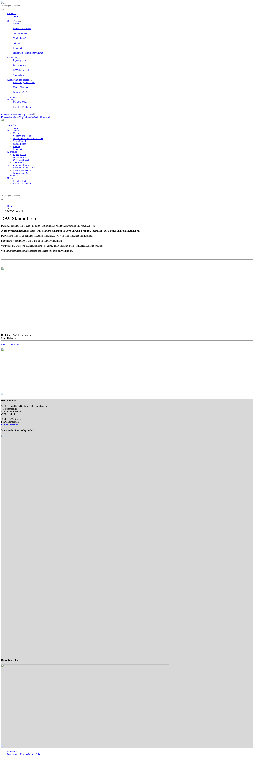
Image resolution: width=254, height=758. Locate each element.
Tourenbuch (12, 97)
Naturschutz (18, 75)
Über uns (17, 23)
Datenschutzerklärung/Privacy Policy (24, 754)
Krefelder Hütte (20, 102)
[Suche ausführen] (2, 199)
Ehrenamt (17, 48)
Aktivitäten (12, 57)
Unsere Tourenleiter (22, 87)
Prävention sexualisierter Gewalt (28, 53)
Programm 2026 (20, 92)
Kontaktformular (9, 114)
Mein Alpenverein (25, 114)
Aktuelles (11, 13)
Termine (17, 16)
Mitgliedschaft (19, 38)
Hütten (10, 99)
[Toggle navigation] (5, 3)
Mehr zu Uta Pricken (11, 344)
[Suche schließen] (4, 193)
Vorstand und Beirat (22, 28)
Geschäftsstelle (20, 33)
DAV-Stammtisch (21, 70)
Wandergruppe (20, 65)
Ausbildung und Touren (18, 79)
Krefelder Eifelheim (22, 107)
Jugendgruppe (19, 60)
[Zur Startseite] (2, 2)
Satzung (16, 43)
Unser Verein (13, 21)
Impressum (12, 751)
